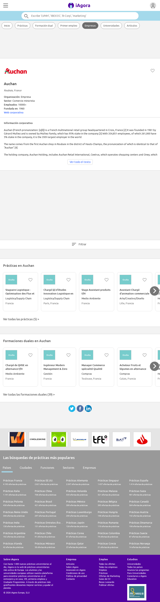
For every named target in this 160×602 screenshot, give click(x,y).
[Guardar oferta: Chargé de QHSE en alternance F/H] (30, 355)
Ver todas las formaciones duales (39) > (29, 394)
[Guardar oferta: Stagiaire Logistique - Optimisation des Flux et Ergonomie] (30, 280)
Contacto (70, 579)
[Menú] (5, 5)
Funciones (47, 467)
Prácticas (22, 25)
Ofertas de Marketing (109, 576)
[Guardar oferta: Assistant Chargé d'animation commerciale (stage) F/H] (144, 280)
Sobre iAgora (72, 567)
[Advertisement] (80, 44)
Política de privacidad (76, 576)
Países (7, 467)
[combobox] (80, 16)
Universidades (111, 25)
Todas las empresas (108, 567)
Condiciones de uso (75, 573)
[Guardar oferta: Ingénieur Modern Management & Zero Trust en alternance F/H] (68, 355)
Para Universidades (136, 573)
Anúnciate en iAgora (75, 570)
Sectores (68, 467)
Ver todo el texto (80, 162)
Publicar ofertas (106, 585)
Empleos (103, 570)
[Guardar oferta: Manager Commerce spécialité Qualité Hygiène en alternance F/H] (106, 355)
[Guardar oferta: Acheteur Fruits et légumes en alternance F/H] (144, 355)
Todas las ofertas (107, 564)
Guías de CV (104, 579)
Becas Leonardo (106, 582)
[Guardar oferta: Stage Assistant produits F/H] (106, 280)
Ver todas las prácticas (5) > (21, 319)
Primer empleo (68, 25)
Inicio (7, 25)
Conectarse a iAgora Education (137, 577)
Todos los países (135, 567)
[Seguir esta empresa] (152, 71)
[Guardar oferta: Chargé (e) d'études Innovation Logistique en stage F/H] (68, 280)
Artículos (132, 25)
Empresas (90, 25)
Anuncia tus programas (138, 570)
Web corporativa (13, 112)
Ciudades (26, 467)
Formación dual (44, 25)
